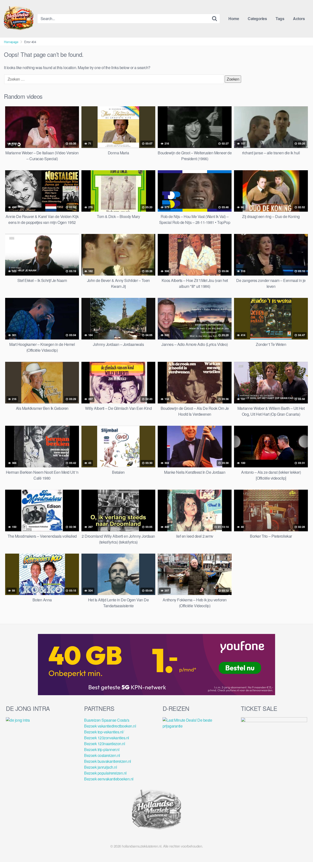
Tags (280, 18)
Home (233, 18)
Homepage (11, 41)
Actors (299, 18)
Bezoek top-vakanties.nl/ (104, 732)
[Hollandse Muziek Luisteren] (18, 18)
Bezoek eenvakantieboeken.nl (109, 779)
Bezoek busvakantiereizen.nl (107, 761)
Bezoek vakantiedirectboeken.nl (110, 726)
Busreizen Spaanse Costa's (106, 720)
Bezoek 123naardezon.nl (104, 743)
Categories (257, 18)
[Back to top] (299, 846)
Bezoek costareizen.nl (102, 755)
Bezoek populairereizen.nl (105, 773)
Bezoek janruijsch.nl (100, 767)
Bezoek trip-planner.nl (101, 749)
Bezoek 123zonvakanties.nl (106, 738)
